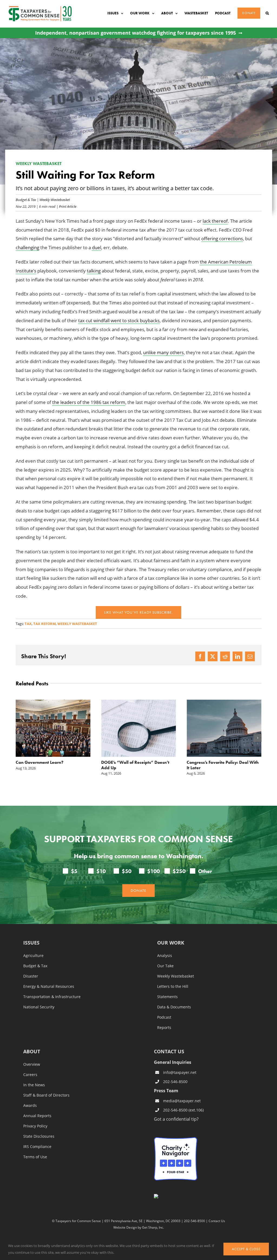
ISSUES (31, 943)
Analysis (164, 955)
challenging (27, 247)
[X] (212, 656)
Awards (30, 1105)
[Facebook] (200, 656)
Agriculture (33, 955)
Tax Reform (44, 623)
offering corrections (222, 238)
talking (94, 271)
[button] (267, 13)
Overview (31, 1064)
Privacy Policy (35, 1126)
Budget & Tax (26, 199)
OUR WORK (170, 943)
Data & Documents (174, 1007)
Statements (167, 996)
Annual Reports (37, 1115)
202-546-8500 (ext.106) (183, 1110)
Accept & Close (246, 1249)
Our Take (165, 965)
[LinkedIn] (237, 656)
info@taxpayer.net (179, 1072)
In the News (34, 1085)
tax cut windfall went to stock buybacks (119, 320)
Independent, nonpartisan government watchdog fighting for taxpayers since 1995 (135, 33)
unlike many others (163, 352)
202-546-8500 (175, 1081)
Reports (164, 1027)
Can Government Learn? (39, 762)
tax (28, 623)
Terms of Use (35, 1156)
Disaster (30, 976)
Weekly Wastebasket (54, 199)
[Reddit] (225, 656)
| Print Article (65, 206)
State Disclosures (38, 1136)
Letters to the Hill (172, 986)
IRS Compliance (37, 1146)
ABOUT (31, 1052)
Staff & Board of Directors (46, 1095)
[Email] (250, 656)
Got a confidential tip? (176, 1119)
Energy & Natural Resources (48, 986)
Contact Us (217, 1221)
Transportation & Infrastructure (52, 996)
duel (96, 247)
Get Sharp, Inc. (153, 1227)
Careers (30, 1074)
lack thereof (215, 221)
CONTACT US (169, 1051)
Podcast (164, 1017)
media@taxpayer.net (182, 1100)
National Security (38, 1007)
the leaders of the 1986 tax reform (88, 402)
